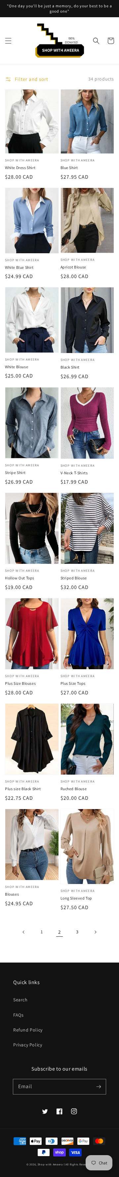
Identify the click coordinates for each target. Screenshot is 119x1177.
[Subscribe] (98, 1086)
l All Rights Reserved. (78, 1164)
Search (20, 1000)
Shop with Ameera (50, 1164)
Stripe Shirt (15, 472)
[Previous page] (24, 932)
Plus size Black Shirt (23, 788)
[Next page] (95, 932)
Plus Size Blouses (20, 683)
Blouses (12, 894)
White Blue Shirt (19, 267)
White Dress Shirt (20, 167)
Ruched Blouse (73, 788)
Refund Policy (28, 1030)
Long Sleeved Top (76, 898)
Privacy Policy (27, 1045)
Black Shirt (70, 367)
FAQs (18, 1015)
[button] (8, 40)
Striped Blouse (73, 577)
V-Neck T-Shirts (74, 472)
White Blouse (16, 366)
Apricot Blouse (73, 267)
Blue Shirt (69, 167)
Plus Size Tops (73, 683)
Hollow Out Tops (19, 577)
